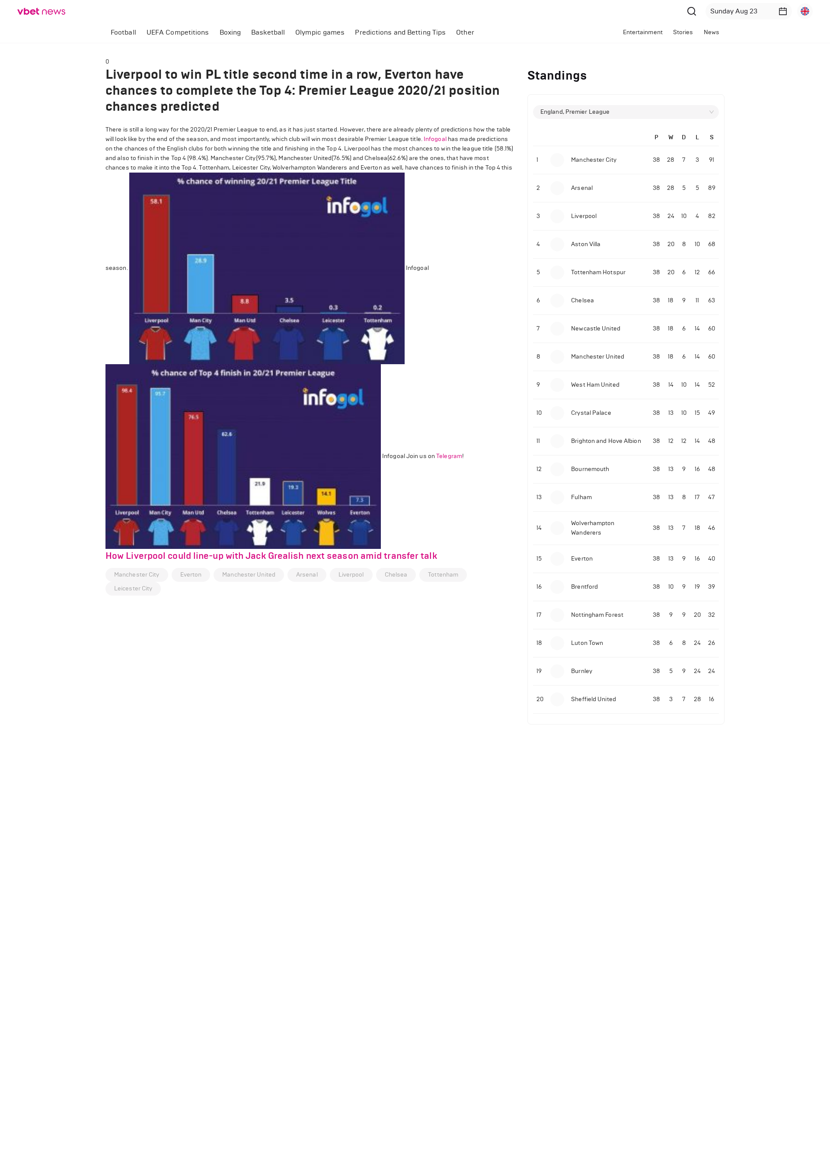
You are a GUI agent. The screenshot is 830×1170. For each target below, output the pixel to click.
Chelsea (396, 574)
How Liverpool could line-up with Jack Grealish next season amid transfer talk (271, 555)
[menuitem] (123, 32)
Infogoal (435, 139)
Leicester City (133, 588)
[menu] (327, 32)
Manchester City (137, 574)
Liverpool (351, 574)
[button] (783, 11)
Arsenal (307, 574)
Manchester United (248, 574)
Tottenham (443, 574)
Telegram (449, 456)
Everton (191, 574)
